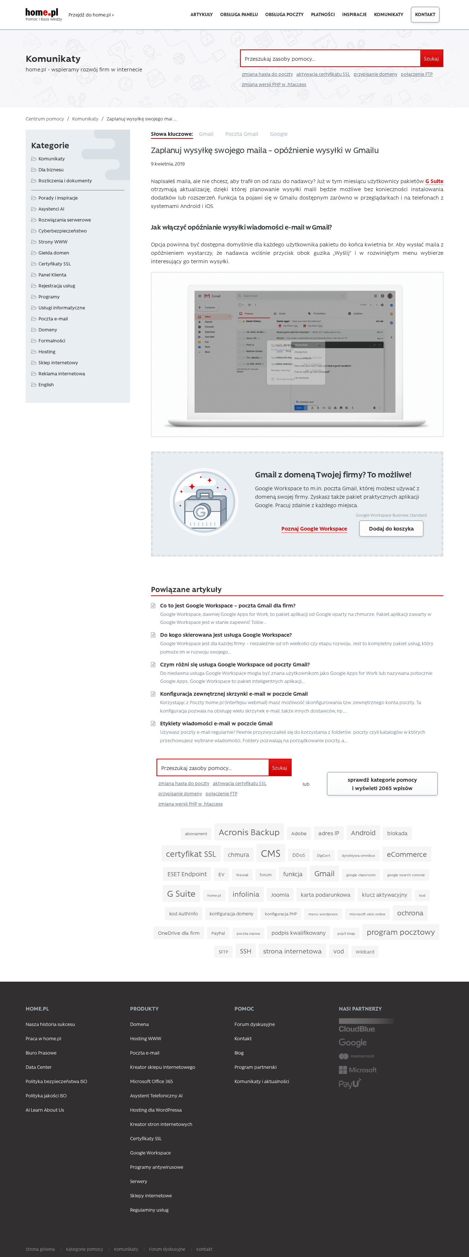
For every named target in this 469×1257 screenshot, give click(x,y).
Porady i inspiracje (58, 197)
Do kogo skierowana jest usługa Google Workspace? (226, 634)
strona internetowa (292, 951)
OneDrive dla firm (179, 932)
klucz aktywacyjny (384, 894)
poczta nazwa (248, 933)
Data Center (39, 1067)
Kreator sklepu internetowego (162, 1067)
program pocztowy (401, 932)
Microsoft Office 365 (151, 1081)
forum (266, 874)
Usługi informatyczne (61, 307)
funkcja (293, 874)
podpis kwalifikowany (299, 932)
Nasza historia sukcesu (50, 1024)
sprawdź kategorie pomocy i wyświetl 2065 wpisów (382, 784)
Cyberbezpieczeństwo (62, 230)
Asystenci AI (51, 208)
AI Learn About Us (45, 1110)
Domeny (47, 329)
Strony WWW (52, 241)
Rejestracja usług (56, 285)
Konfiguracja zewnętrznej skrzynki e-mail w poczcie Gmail (234, 693)
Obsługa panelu (239, 14)
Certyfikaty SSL (54, 263)
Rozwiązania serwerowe (64, 219)
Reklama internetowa (61, 373)
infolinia (246, 894)
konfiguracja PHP (281, 913)
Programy (49, 296)
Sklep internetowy (58, 362)
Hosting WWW (145, 1038)
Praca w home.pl (43, 1038)
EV (221, 874)
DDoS (298, 855)
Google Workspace (150, 1152)
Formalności (51, 340)
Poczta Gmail (241, 133)
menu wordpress (323, 914)
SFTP (223, 952)
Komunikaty (388, 14)
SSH (245, 951)
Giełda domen (53, 252)
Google (279, 133)
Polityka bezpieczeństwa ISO (56, 1081)
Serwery (138, 1181)
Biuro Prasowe (41, 1052)
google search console (406, 875)
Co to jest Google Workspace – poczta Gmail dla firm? (227, 605)
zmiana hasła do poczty (267, 74)
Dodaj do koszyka (391, 528)
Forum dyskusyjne (254, 1024)
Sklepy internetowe (151, 1195)
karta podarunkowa (325, 894)
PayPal (218, 933)
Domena (139, 1024)
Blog (239, 1052)
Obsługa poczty (284, 14)
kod (422, 895)
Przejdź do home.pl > (91, 14)
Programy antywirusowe (156, 1167)
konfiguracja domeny (231, 913)
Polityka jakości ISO (46, 1095)
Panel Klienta (52, 274)
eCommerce (407, 854)
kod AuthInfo (183, 913)
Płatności (323, 14)
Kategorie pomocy (84, 1249)
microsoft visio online (367, 914)
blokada (397, 833)
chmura (238, 854)
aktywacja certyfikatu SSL (323, 74)
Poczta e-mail (53, 318)
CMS (271, 852)
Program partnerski (255, 1067)
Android (363, 832)
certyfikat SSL (191, 853)
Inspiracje (354, 14)
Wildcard (365, 952)
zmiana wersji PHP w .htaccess (274, 84)
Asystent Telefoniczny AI (156, 1095)
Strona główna (40, 1249)
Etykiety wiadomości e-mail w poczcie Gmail (216, 723)
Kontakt (425, 14)
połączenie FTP (417, 74)
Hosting (46, 351)
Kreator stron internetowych (161, 1124)
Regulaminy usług (149, 1209)
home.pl (214, 895)
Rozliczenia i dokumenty (65, 180)
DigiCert (323, 855)
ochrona (410, 912)
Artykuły (202, 14)
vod (338, 951)
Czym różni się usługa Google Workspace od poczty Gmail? (235, 664)
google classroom (361, 875)
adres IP (328, 833)
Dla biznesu (51, 169)
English (46, 384)
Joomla (280, 894)
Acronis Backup (249, 831)
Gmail (206, 133)
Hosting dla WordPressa (156, 1110)
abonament (196, 833)
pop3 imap (346, 933)
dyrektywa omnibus (358, 855)
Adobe (299, 833)
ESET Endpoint (187, 874)
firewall (242, 875)
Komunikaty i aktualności (261, 1081)
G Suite (181, 893)
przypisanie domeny (375, 74)
